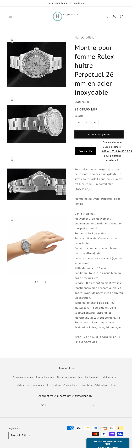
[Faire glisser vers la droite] (45, 282)
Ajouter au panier (99, 134)
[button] (10, 16)
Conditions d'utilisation (94, 384)
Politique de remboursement (32, 384)
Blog (113, 384)
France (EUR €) (18, 435)
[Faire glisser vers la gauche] (29, 282)
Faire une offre (85, 151)
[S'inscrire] (93, 405)
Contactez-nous (45, 377)
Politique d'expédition (64, 384)
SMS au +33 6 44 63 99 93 (116, 151)
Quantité (79, 115)
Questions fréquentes (69, 377)
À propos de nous (23, 377)
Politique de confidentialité (101, 377)
